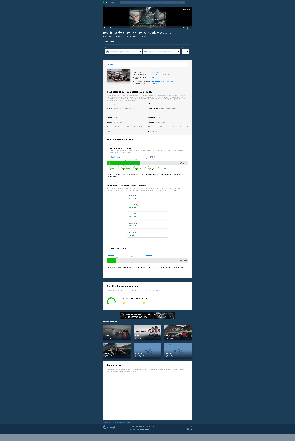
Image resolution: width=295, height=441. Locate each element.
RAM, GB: (184, 47)
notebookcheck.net (144, 429)
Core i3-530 (111, 255)
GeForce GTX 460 (115, 157)
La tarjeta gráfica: (147, 47)
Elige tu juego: (147, 64)
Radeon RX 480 (153, 157)
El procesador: (108, 47)
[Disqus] (147, 397)
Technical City (109, 2)
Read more (186, 9)
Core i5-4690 (149, 255)
